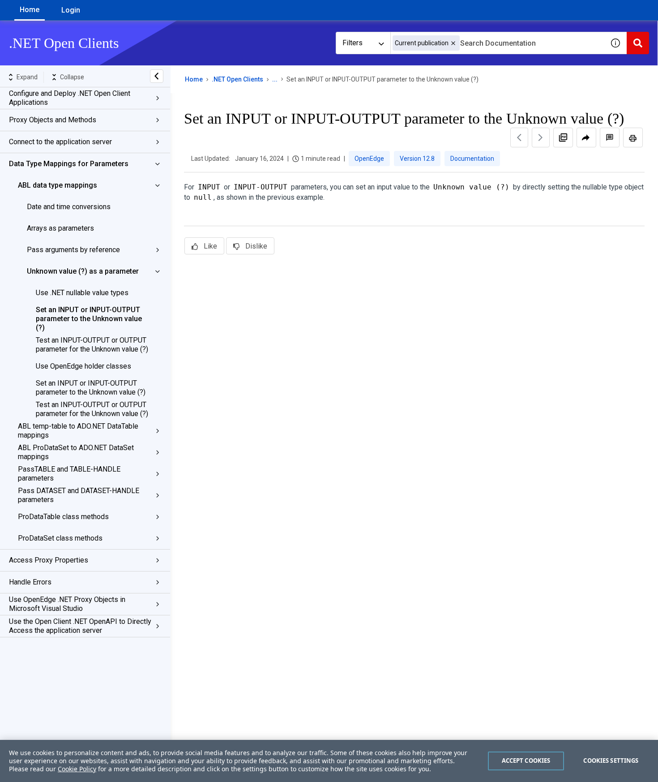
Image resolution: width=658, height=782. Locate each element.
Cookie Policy (77, 769)
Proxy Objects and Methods (52, 120)
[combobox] (497, 43)
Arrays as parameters (60, 228)
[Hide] (156, 76)
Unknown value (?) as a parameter (83, 271)
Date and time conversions (69, 206)
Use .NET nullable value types (82, 292)
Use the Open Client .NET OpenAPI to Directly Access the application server (80, 626)
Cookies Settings (610, 760)
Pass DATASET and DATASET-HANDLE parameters (78, 495)
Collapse (72, 77)
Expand (27, 77)
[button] (453, 43)
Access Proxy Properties (48, 560)
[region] (329, 761)
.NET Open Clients (237, 79)
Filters (352, 43)
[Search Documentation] (638, 43)
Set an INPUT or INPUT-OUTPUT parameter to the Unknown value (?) (89, 318)
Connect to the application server (60, 141)
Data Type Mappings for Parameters (68, 163)
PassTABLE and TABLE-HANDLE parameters (69, 473)
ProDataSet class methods (60, 538)
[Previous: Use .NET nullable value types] (519, 137)
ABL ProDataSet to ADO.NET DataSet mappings (76, 452)
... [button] (275, 79)
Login (70, 10)
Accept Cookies (526, 760)
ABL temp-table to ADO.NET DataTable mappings (78, 430)
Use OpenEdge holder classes (83, 366)
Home (29, 9)
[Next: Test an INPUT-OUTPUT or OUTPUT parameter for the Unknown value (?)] (541, 137)
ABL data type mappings (57, 185)
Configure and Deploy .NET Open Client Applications (69, 98)
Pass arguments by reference (73, 249)
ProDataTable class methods (63, 516)
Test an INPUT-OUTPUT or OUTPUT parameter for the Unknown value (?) (92, 344)
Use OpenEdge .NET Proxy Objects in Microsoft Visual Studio (67, 604)
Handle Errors (30, 582)
